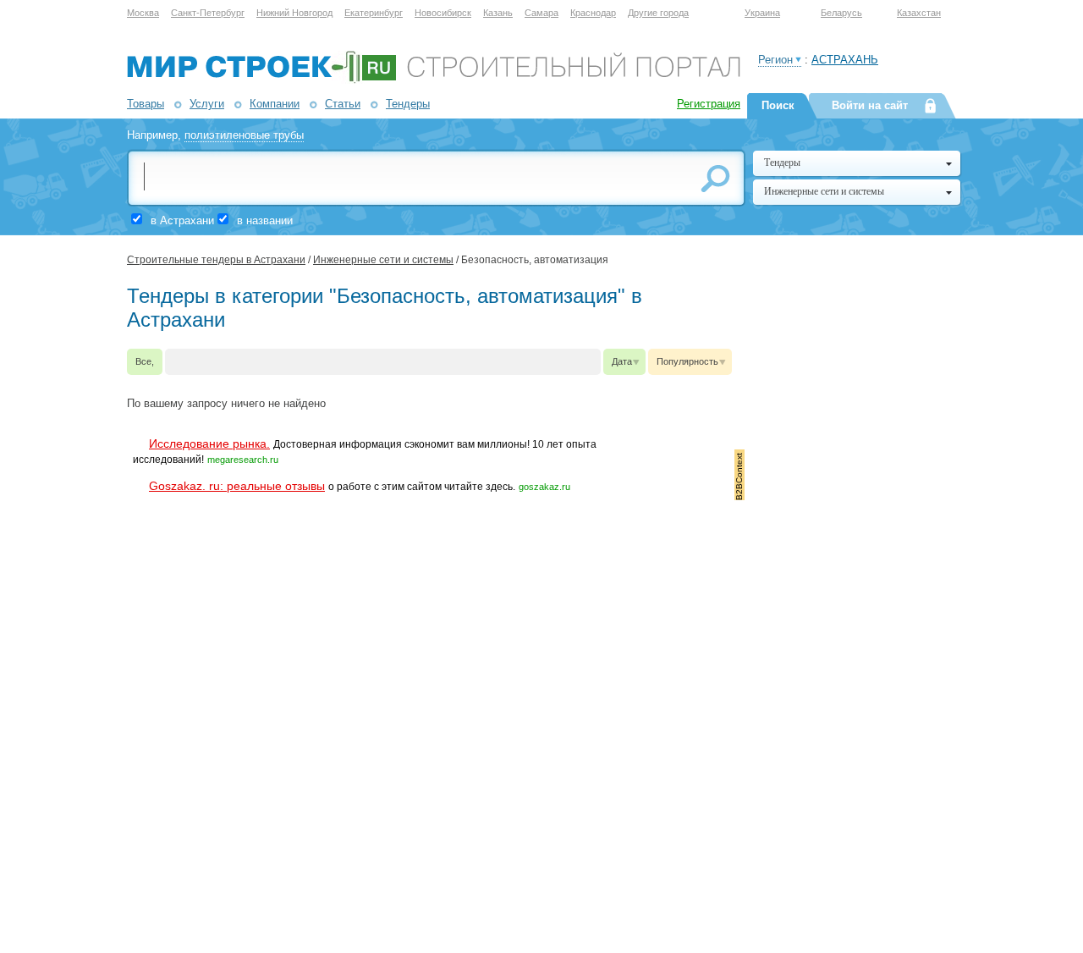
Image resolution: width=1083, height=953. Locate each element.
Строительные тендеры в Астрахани (216, 260)
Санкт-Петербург (208, 13)
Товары (145, 103)
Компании (275, 103)
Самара (541, 13)
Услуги (207, 103)
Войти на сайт (870, 105)
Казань (498, 13)
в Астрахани (182, 220)
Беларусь (841, 13)
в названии (265, 220)
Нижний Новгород (294, 13)
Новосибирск (443, 13)
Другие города (658, 13)
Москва (143, 13)
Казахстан (919, 13)
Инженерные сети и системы (383, 260)
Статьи (342, 103)
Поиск (777, 105)
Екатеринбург (373, 13)
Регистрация (708, 103)
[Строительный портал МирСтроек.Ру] (433, 80)
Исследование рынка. (209, 443)
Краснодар (593, 13)
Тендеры (408, 103)
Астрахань (844, 59)
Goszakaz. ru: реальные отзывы (237, 486)
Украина (762, 13)
